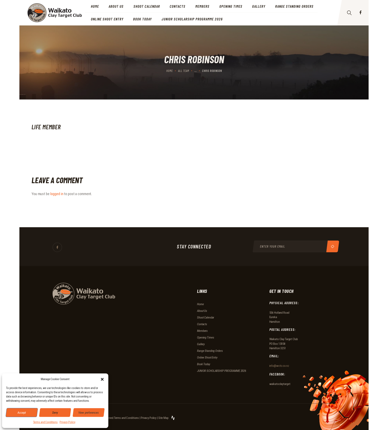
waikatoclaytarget (279, 384)
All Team (183, 71)
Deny (55, 412)
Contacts (202, 324)
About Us (202, 311)
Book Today (203, 364)
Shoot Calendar (205, 317)
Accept (21, 412)
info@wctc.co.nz (279, 366)
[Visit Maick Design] (173, 418)
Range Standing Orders (210, 351)
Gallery (201, 344)
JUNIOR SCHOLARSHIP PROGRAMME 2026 (221, 371)
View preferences (88, 412)
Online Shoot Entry (207, 357)
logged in (56, 194)
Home (169, 71)
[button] (102, 379)
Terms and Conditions (45, 422)
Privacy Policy (67, 422)
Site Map (163, 418)
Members (202, 331)
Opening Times (205, 337)
